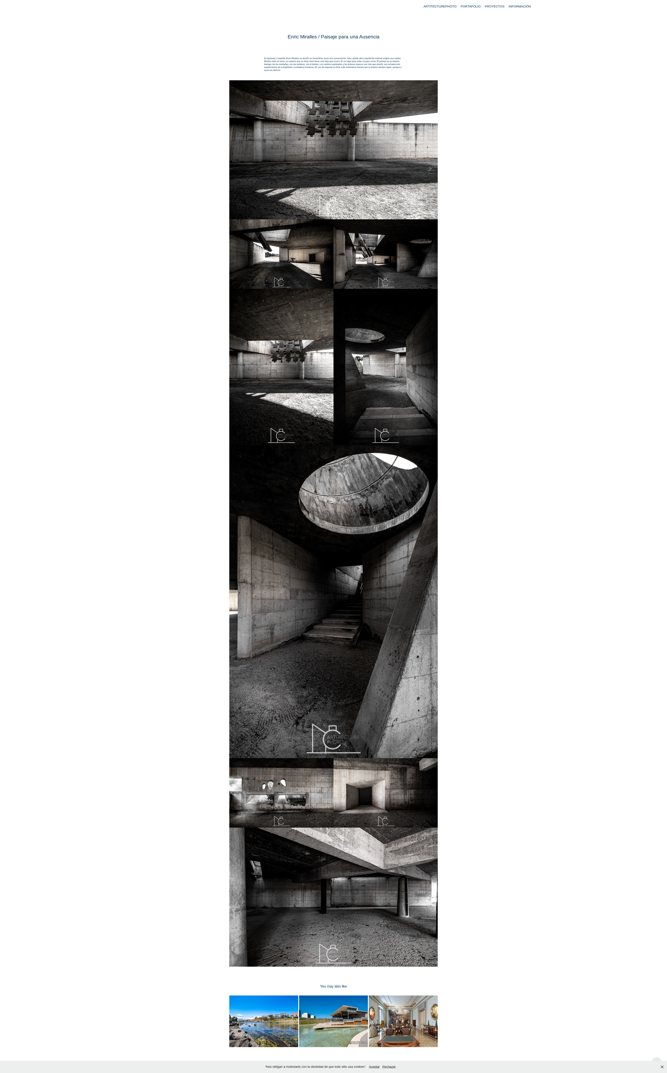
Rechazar (389, 1066)
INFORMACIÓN (520, 6)
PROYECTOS (494, 6)
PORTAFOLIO (471, 6)
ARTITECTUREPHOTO (439, 6)
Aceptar (374, 1066)
